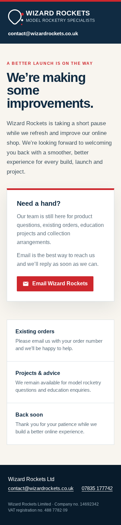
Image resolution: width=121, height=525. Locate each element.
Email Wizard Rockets (60, 283)
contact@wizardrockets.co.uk (43, 33)
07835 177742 (97, 488)
